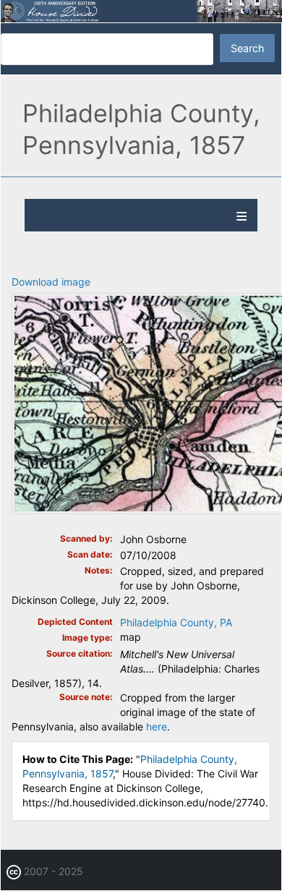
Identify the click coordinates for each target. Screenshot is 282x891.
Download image (51, 282)
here (156, 726)
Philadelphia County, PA (176, 622)
